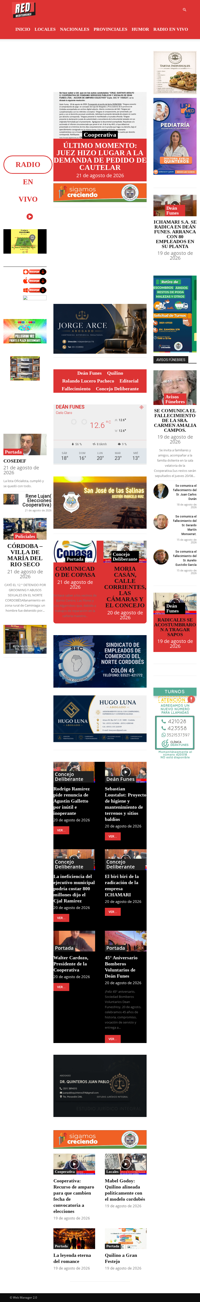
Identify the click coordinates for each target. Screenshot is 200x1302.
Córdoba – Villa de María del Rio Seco (25, 555)
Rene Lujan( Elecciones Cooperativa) (36, 500)
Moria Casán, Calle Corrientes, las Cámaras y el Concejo (125, 587)
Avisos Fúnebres (175, 399)
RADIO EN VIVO (170, 29)
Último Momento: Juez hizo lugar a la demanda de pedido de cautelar (100, 156)
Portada (13, 452)
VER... (61, 830)
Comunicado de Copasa (75, 571)
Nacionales (74, 29)
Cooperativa (100, 134)
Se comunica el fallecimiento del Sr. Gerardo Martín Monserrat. (185, 525)
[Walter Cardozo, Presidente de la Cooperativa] (74, 941)
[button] (184, 10)
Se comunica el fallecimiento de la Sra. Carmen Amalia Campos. (175, 420)
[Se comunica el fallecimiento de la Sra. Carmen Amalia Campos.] (175, 387)
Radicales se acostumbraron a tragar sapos (175, 627)
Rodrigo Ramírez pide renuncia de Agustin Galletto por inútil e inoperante (71, 801)
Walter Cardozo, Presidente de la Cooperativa (70, 963)
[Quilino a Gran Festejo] (126, 1238)
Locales (45, 29)
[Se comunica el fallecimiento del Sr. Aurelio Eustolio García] (161, 557)
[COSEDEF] (25, 444)
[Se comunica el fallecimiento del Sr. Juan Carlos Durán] (161, 491)
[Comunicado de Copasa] (75, 551)
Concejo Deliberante (125, 556)
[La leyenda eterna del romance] (74, 1238)
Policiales (25, 536)
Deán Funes (120, 779)
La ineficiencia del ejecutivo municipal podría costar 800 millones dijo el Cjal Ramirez (74, 888)
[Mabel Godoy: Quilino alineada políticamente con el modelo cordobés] (126, 1164)
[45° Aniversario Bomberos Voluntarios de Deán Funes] (126, 941)
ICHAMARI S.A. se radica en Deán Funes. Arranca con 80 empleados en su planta (175, 234)
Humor (140, 29)
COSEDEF (14, 461)
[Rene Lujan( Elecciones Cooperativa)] (11, 499)
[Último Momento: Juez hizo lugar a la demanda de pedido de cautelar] (100, 115)
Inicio (22, 29)
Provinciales (110, 29)
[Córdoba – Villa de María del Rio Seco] (25, 529)
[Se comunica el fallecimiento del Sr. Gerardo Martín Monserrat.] (161, 521)
